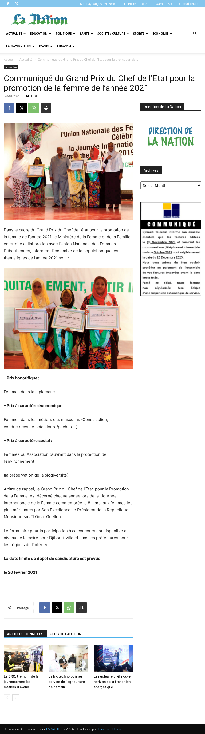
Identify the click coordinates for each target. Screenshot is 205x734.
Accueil (9, 59)
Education (39, 33)
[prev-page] (7, 697)
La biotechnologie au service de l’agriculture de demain (67, 681)
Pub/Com (64, 46)
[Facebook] (8, 3)
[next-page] (15, 697)
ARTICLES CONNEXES (25, 634)
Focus (44, 46)
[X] (17, 3)
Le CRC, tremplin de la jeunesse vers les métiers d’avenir (21, 681)
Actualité (14, 33)
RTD (144, 4)
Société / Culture (111, 33)
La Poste (130, 4)
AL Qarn (157, 4)
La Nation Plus (18, 46)
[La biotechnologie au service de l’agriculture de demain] (68, 658)
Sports (138, 33)
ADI (170, 4)
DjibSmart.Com (109, 729)
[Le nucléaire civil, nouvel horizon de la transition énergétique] (113, 658)
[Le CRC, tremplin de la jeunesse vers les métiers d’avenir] (23, 658)
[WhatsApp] (33, 108)
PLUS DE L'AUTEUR (65, 634)
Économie (160, 33)
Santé (84, 33)
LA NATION (54, 729)
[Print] (46, 108)
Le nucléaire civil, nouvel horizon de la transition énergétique (112, 681)
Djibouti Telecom (189, 4)
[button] (194, 33)
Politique (64, 33)
